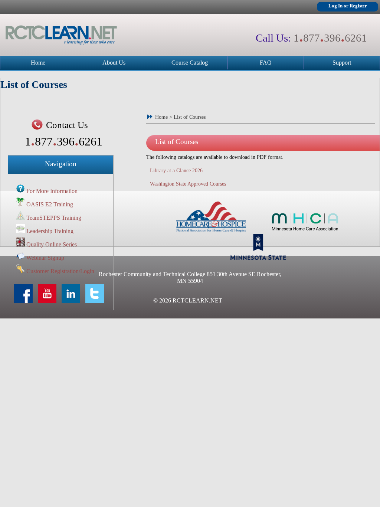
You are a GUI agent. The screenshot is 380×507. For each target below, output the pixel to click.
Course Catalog (189, 62)
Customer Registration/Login (60, 271)
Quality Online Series (51, 244)
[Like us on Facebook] (25, 301)
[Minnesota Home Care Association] (305, 230)
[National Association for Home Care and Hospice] (211, 230)
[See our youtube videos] (49, 301)
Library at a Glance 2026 (176, 170)
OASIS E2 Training (49, 204)
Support (341, 62)
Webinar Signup (45, 258)
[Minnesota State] (258, 258)
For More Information (52, 191)
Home (38, 62)
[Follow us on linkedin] (73, 301)
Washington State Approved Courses (188, 184)
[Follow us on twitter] (96, 301)
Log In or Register (347, 6)
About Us (113, 62)
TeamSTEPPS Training (53, 218)
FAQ (266, 62)
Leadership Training (49, 231)
